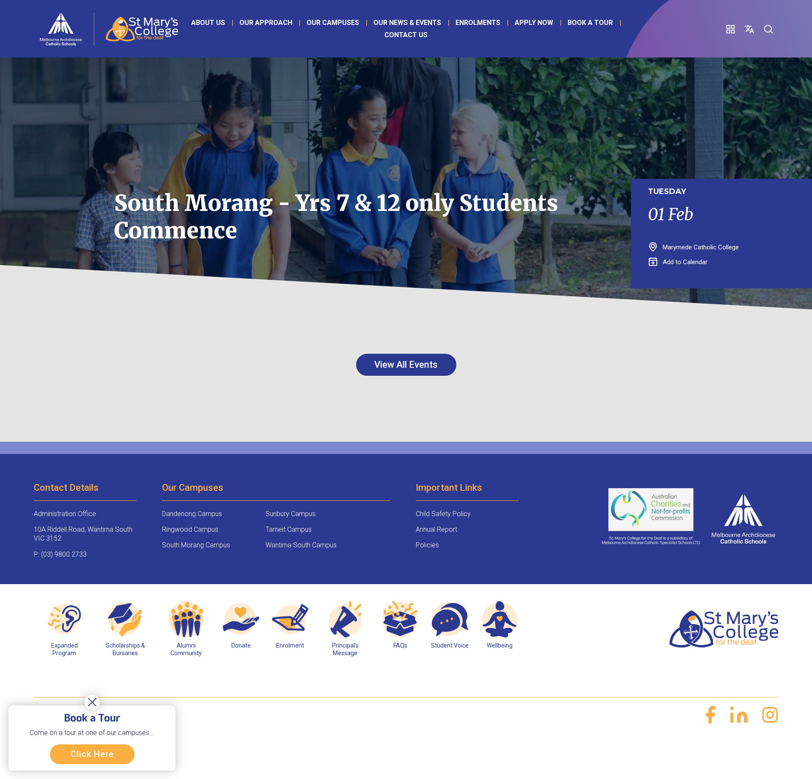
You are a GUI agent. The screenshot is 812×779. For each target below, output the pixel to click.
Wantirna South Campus (301, 545)
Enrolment (290, 645)
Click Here (92, 754)
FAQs (400, 645)
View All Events (406, 364)
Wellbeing (500, 645)
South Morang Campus (196, 545)
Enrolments (477, 23)
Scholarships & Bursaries (125, 649)
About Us (208, 23)
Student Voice (450, 645)
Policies (427, 545)
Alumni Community (186, 649)
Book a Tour (590, 23)
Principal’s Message (345, 649)
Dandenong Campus (192, 514)
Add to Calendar (685, 262)
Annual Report (436, 529)
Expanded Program (64, 649)
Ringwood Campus (190, 529)
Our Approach (265, 23)
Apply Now (534, 23)
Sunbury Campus (290, 514)
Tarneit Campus (289, 529)
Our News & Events (407, 23)
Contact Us (406, 35)
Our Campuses (333, 23)
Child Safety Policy (443, 514)
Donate (241, 645)
